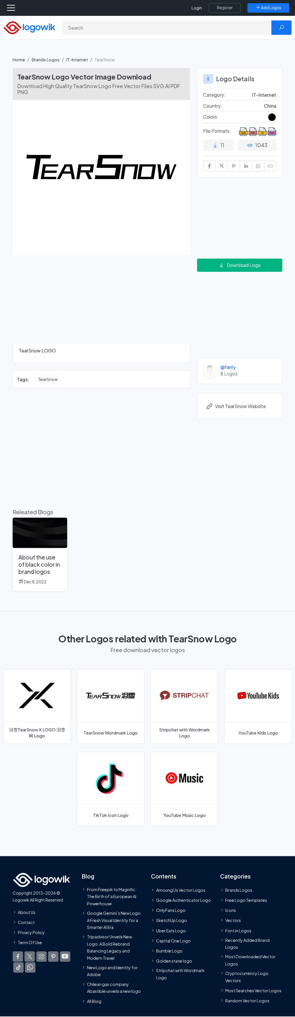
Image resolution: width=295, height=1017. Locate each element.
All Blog (94, 1001)
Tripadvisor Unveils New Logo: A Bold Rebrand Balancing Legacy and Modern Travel (109, 947)
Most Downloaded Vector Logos (250, 960)
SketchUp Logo (171, 920)
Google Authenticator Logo (183, 900)
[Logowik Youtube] (65, 957)
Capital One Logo (173, 940)
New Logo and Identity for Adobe (112, 971)
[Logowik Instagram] (41, 957)
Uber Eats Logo (171, 930)
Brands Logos (46, 59)
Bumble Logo (169, 950)
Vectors (233, 920)
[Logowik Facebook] (18, 957)
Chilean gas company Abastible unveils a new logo (114, 988)
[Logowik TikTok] (18, 968)
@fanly (228, 367)
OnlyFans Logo (171, 910)
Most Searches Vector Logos (253, 990)
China (270, 106)
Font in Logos (238, 930)
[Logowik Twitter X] (29, 957)
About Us (26, 912)
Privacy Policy (31, 932)
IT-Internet (77, 59)
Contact (26, 922)
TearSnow (48, 379)
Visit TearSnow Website (240, 406)
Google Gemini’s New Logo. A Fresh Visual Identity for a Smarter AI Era (114, 920)
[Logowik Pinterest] (53, 957)
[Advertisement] (101, 302)
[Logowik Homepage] (29, 27)
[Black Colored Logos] (272, 117)
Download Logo (244, 265)
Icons (230, 910)
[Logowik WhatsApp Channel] (30, 968)
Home (19, 59)
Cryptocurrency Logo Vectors (246, 977)
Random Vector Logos (247, 1000)
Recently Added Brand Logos (247, 944)
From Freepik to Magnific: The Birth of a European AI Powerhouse (111, 896)
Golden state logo (174, 961)
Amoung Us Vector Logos (180, 890)
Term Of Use (30, 942)
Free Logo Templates (246, 900)
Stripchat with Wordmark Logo (180, 974)
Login (197, 7)
